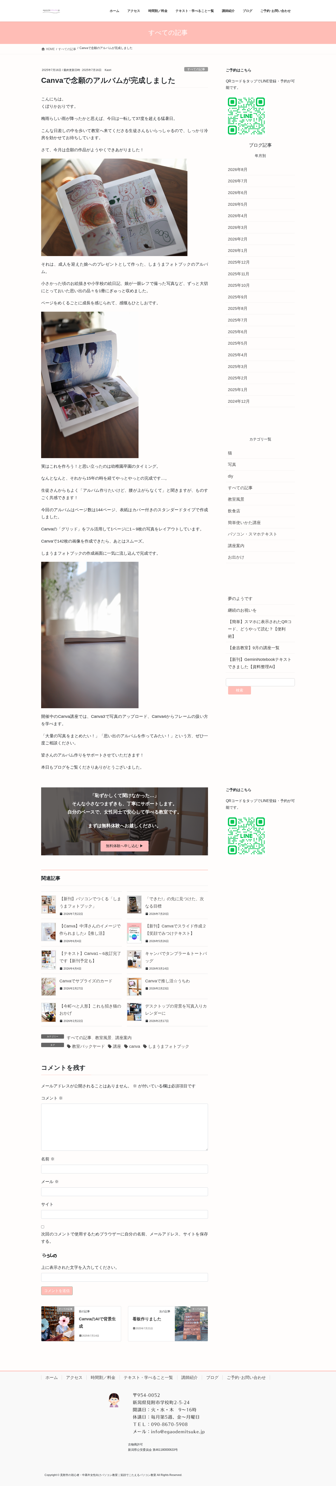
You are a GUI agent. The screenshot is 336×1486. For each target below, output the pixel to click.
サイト (47, 1204)
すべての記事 (196, 69)
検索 (239, 690)
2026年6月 (238, 192)
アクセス (74, 1377)
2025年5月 (238, 343)
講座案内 (123, 1037)
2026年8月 (238, 169)
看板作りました (147, 1319)
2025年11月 (238, 274)
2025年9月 (238, 297)
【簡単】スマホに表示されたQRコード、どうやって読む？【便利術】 (260, 628)
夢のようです (240, 598)
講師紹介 (189, 1377)
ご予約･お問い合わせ (246, 1377)
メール (50, 1181)
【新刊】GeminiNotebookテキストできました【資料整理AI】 (259, 663)
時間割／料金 (103, 1377)
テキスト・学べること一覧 (148, 1377)
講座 (117, 1046)
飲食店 (234, 511)
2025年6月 (238, 332)
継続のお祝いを (242, 610)
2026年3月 (238, 227)
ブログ (212, 1377)
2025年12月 (239, 262)
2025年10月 (239, 285)
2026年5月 (238, 204)
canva (134, 1046)
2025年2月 (238, 378)
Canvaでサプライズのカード (85, 981)
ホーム (51, 1377)
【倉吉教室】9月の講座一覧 (254, 648)
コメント (52, 1098)
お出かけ (236, 557)
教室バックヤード (88, 1046)
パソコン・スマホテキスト (252, 534)
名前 (48, 1159)
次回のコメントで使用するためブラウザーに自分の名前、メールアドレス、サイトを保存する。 (124, 1238)
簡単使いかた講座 (244, 522)
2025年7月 (238, 320)
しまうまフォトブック (168, 1046)
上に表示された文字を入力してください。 (80, 1267)
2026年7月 (238, 181)
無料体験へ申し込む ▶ (124, 846)
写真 (232, 464)
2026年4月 (238, 215)
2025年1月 (238, 389)
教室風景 (103, 1037)
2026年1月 (238, 250)
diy (230, 476)
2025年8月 (238, 308)
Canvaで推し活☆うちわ (167, 981)
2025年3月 (238, 366)
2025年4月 (238, 355)
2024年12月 (239, 401)
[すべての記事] (57, 1323)
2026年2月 (238, 239)
